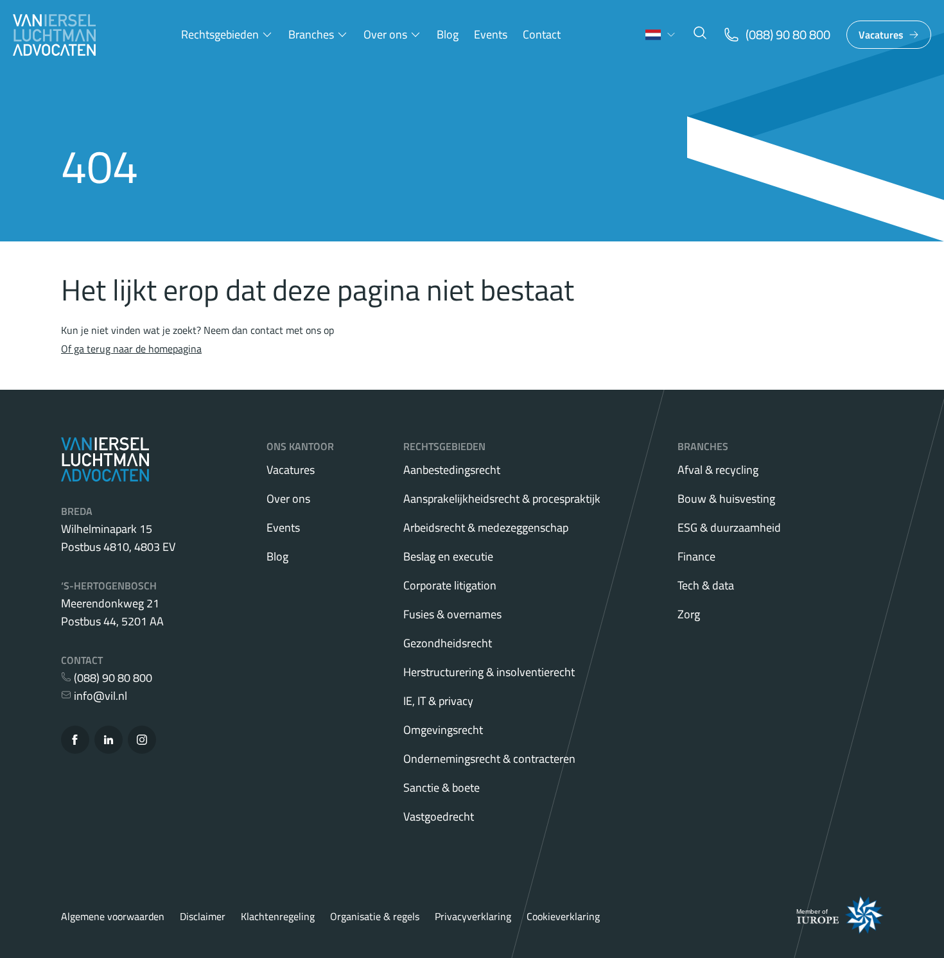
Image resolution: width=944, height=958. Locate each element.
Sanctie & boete (441, 787)
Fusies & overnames (452, 614)
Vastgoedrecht (438, 816)
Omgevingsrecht (443, 729)
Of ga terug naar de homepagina (131, 348)
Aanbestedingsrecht (451, 469)
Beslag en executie (448, 556)
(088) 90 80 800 (111, 677)
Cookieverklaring (563, 916)
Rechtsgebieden (220, 34)
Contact (542, 34)
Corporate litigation (449, 585)
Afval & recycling (717, 469)
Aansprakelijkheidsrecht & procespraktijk (501, 498)
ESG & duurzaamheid (729, 527)
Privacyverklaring (473, 916)
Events (490, 34)
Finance (696, 556)
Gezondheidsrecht (447, 643)
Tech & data (705, 585)
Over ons (385, 34)
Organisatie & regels (374, 916)
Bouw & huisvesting (726, 498)
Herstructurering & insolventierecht (489, 672)
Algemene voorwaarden (112, 916)
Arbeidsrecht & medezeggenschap (485, 527)
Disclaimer (202, 916)
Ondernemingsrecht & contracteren (489, 758)
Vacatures (881, 34)
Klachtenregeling (278, 916)
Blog (448, 34)
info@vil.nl (99, 695)
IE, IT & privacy (438, 701)
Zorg (688, 614)
